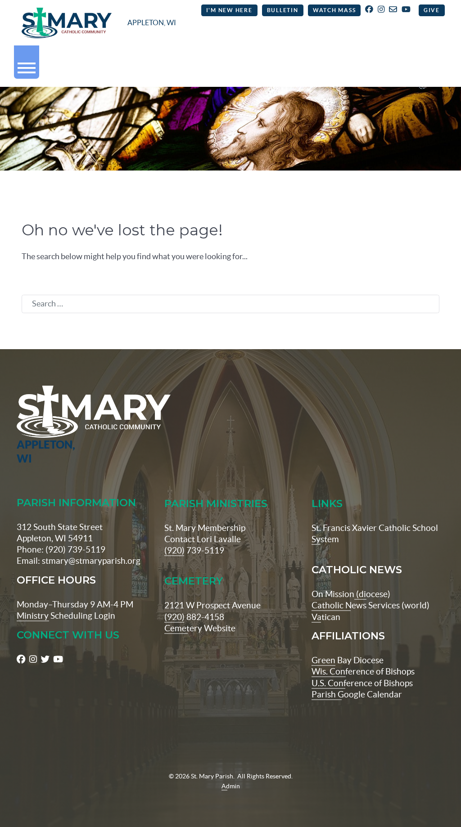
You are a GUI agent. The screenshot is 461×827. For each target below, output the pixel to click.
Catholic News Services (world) (370, 605)
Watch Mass (334, 10)
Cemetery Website (199, 628)
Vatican (326, 617)
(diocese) (372, 594)
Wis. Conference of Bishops (363, 671)
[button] (27, 64)
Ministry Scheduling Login (66, 615)
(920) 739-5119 (194, 550)
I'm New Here (229, 10)
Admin (230, 786)
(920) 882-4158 (194, 617)
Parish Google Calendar (357, 694)
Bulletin (282, 10)
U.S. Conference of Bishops (362, 683)
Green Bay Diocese (348, 660)
